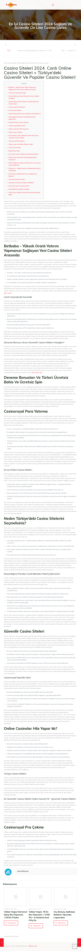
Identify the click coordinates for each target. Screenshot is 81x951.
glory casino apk (37, 372)
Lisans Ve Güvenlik (15, 147)
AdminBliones (33, 50)
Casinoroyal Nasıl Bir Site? (17, 126)
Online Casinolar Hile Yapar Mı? (19, 129)
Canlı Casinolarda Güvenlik (17, 93)
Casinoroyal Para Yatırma (17, 107)
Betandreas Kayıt (14, 151)
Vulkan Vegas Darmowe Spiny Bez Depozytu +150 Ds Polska (15, 915)
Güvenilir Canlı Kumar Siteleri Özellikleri (21, 182)
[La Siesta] (11, 5)
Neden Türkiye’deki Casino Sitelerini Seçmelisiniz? (25, 113)
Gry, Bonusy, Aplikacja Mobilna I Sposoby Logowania (64, 915)
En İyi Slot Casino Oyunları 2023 (19, 186)
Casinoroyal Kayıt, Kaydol (17, 179)
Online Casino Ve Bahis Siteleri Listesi (21, 144)
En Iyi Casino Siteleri (15, 110)
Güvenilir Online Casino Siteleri (18, 122)
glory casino (8, 293)
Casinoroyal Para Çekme (17, 141)
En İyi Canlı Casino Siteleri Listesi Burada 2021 (23, 154)
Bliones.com (33, 946)
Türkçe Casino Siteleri (15, 132)
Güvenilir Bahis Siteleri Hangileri (19, 189)
